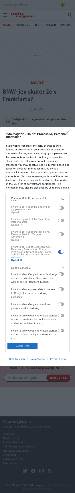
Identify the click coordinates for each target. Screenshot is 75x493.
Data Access (37, 358)
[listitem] (37, 199)
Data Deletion (17, 358)
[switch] (61, 208)
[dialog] (37, 246)
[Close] (67, 134)
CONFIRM (22, 346)
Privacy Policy (58, 358)
